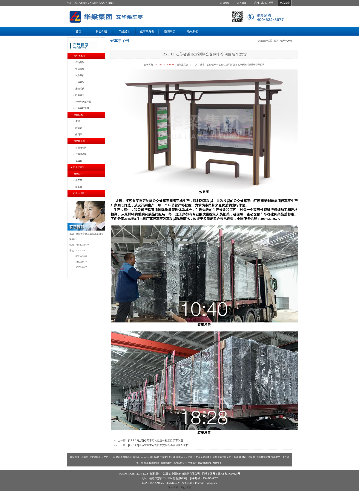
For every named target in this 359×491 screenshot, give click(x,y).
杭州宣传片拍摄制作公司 (162, 457)
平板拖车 (192, 462)
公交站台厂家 (108, 457)
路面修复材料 (263, 457)
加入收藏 (241, 2)
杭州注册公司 (180, 462)
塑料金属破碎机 (124, 457)
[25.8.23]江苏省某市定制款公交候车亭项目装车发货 (158, 445)
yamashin (145, 457)
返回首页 (224, 2)
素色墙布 (217, 462)
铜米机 (136, 457)
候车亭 (84, 457)
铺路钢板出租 (204, 462)
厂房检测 (236, 457)
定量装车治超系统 (222, 457)
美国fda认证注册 (184, 457)
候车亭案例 (286, 40)
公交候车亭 (94, 457)
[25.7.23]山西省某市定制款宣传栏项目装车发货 (155, 440)
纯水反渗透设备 (152, 462)
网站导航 (173, 487)
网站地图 (186, 487)
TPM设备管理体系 (203, 457)
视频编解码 (166, 462)
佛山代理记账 (248, 457)
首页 (276, 40)
